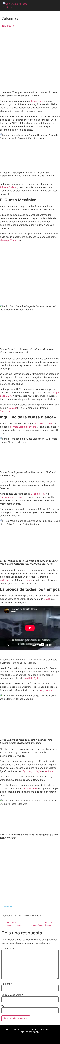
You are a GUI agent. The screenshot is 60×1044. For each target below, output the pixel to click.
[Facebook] (22, 1037)
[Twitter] (30, 1037)
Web (3, 1006)
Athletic (13, 407)
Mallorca (48, 771)
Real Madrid (30, 788)
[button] (54, 5)
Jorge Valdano (46, 690)
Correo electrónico (12, 995)
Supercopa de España (11, 497)
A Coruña (27, 580)
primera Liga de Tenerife (23, 426)
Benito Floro (36, 101)
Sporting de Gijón (32, 771)
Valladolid (5, 580)
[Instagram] (37, 1037)
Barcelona (5, 411)
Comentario (8, 948)
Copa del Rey (38, 493)
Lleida (47, 599)
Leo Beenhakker (43, 423)
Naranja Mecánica (10, 240)
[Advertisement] (30, 60)
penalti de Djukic (31, 678)
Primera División (8, 187)
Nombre (6, 984)
